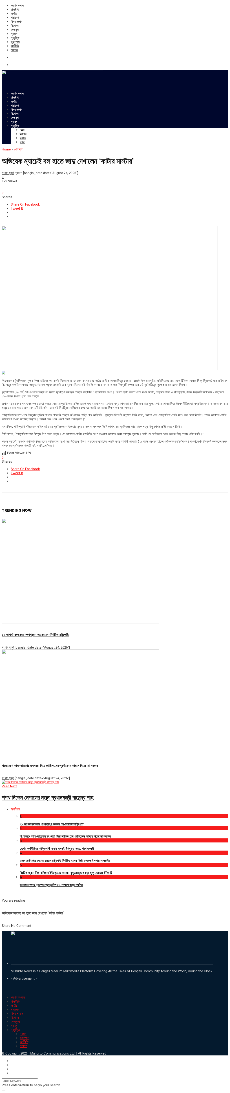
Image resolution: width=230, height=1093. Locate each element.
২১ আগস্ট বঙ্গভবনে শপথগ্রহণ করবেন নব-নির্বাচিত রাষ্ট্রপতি (35, 635)
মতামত (14, 50)
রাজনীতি (15, 9)
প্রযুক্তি (15, 38)
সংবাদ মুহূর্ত (8, 173)
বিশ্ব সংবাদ (16, 21)
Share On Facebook (25, 204)
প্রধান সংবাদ (17, 5)
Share (6, 926)
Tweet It (17, 208)
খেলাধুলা (15, 29)
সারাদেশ (15, 17)
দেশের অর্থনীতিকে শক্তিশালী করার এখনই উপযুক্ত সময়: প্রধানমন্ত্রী (57, 849)
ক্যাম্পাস (15, 42)
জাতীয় (14, 13)
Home (6, 149)
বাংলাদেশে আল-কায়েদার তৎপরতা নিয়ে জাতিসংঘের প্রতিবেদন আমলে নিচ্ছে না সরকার (50, 766)
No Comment (21, 926)
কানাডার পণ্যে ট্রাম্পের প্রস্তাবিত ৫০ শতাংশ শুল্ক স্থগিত (51, 885)
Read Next (9, 786)
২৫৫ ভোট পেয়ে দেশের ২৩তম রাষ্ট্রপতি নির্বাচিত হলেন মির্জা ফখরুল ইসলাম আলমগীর (65, 861)
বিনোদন (14, 25)
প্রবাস (14, 34)
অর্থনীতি (15, 46)
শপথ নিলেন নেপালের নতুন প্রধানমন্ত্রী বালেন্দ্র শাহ (47, 797)
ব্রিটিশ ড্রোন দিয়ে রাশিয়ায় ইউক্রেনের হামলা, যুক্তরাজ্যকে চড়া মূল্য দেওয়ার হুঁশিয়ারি (66, 873)
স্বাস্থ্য (14, 121)
